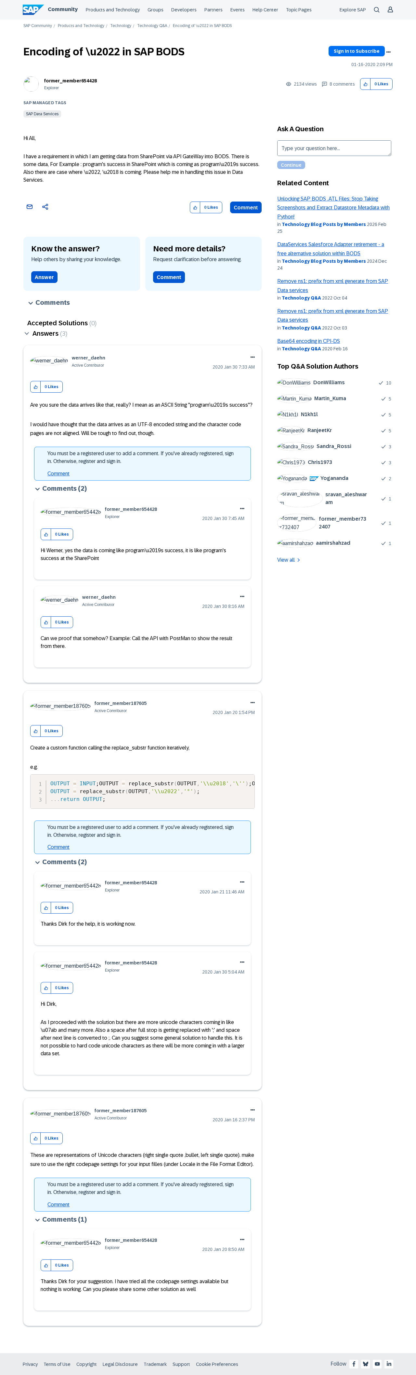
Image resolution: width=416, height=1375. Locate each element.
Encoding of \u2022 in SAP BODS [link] (202, 26)
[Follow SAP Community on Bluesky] (365, 1364)
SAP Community (37, 26)
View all (286, 560)
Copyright (86, 1364)
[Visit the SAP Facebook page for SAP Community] (354, 1364)
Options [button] (388, 52)
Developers (184, 9)
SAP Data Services (42, 114)
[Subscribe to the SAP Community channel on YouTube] (377, 1364)
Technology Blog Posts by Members (324, 224)
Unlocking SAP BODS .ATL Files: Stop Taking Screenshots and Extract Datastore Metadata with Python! (333, 207)
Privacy (30, 1364)
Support (181, 1364)
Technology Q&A (152, 26)
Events (237, 9)
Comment (246, 207)
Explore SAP (353, 9)
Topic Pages (299, 9)
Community (63, 9)
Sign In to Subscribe (357, 51)
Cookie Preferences (217, 1364)
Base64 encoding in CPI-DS (308, 341)
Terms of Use (57, 1364)
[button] (365, 84)
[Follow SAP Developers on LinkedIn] (389, 1364)
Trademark (155, 1364)
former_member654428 (70, 80)
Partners (213, 9)
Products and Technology (113, 9)
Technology (120, 26)
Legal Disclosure (120, 1364)
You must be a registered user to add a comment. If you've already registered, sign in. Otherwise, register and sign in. (140, 457)
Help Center (265, 9)
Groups (155, 9)
